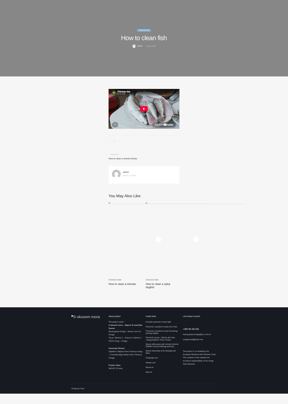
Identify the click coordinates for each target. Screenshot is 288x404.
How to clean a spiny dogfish (158, 285)
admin (126, 172)
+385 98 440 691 (191, 329)
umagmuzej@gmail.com (193, 339)
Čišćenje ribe (144, 30)
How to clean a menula (122, 283)
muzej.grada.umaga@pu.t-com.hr (197, 334)
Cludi (82, 388)
